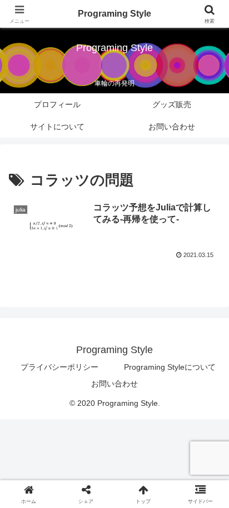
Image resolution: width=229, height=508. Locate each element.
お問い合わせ (114, 383)
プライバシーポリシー (59, 367)
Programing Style (114, 13)
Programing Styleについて (170, 367)
